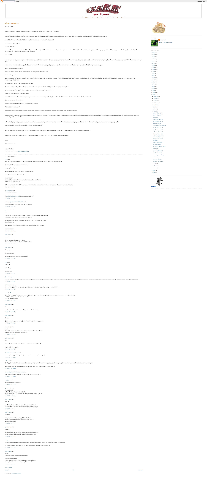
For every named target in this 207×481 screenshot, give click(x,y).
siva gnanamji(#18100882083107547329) (14, 202)
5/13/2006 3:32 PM (10, 187)
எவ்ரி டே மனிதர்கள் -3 (158, 132)
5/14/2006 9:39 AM (10, 423)
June (155, 109)
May (155, 111)
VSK (6, 159)
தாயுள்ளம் (155, 140)
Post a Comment (8, 467)
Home (74, 470)
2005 (153, 170)
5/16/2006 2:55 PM (10, 464)
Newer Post (7, 470)
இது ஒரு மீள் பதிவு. (157, 123)
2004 (153, 172)
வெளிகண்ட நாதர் (9, 190)
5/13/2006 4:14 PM (10, 231)
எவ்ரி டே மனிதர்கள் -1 (158, 150)
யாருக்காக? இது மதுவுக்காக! (159, 125)
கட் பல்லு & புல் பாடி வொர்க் (159, 146)
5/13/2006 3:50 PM (10, 206)
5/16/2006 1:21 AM (10, 447)
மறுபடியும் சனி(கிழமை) (158, 161)
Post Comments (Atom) (16, 473)
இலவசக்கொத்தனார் (9, 277)
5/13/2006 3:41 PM (10, 198)
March (155, 166)
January (155, 168)
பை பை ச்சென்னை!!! (158, 138)
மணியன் (7, 360)
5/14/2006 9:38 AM (10, 395)
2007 (153, 92)
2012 (153, 82)
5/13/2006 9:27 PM (10, 334)
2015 (153, 75)
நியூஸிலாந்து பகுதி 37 (158, 127)
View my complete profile (165, 42)
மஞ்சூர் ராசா (7, 380)
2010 (153, 86)
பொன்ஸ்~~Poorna (9, 285)
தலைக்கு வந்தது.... (157, 159)
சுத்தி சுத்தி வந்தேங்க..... (158, 152)
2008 (153, 90)
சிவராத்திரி (155, 148)
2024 (153, 57)
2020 (153, 65)
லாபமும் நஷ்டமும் (157, 144)
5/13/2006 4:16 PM (10, 258)
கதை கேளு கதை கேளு (158, 155)
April (155, 163)
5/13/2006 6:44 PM (10, 289)
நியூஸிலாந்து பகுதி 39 (158, 115)
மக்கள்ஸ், (155, 157)
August (155, 105)
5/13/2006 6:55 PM (10, 300)
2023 (153, 59)
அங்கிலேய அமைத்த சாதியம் (13, 196)
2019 (153, 67)
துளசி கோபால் (8, 210)
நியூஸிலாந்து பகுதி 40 (158, 113)
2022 (153, 61)
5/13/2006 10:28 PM (10, 368)
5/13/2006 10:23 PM (10, 357)
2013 (153, 80)
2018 (153, 69)
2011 (153, 84)
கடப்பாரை (155, 117)
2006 (153, 94)
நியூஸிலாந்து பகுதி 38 (158, 121)
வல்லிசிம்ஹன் (8, 293)
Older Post (140, 470)
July (155, 107)
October (155, 100)
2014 (153, 78)
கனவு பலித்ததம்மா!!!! (158, 134)
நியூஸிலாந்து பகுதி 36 (158, 129)
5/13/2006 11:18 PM (10, 376)
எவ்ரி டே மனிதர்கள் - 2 (12, 23)
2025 (153, 54)
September (156, 102)
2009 (153, 88)
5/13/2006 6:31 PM (10, 281)
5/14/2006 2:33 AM (10, 384)
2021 (153, 63)
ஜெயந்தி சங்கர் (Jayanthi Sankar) (12, 352)
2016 (153, 73)
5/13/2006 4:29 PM (10, 273)
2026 (153, 52)
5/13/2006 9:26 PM (10, 312)
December (156, 96)
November (156, 98)
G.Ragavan (7, 440)
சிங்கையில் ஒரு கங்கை (158, 136)
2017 (153, 71)
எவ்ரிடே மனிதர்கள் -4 (158, 119)
